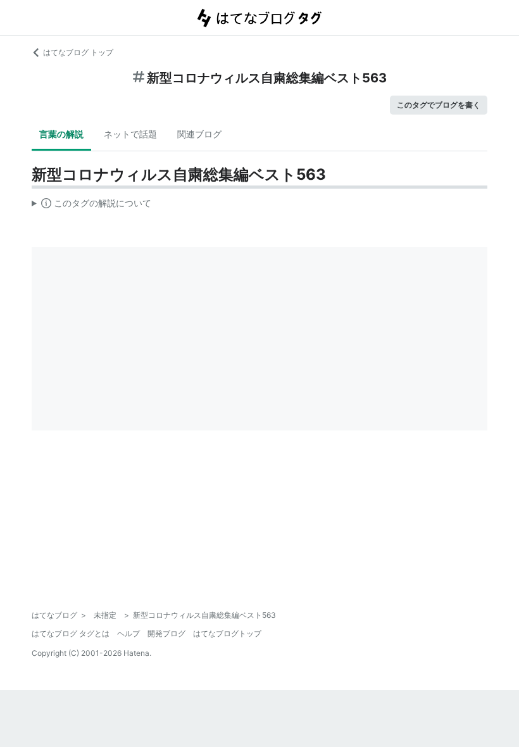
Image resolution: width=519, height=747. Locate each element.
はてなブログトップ (227, 633)
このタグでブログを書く (438, 105)
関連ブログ (199, 134)
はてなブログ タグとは (70, 633)
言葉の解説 (61, 134)
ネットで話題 (130, 134)
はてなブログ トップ (78, 52)
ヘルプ (128, 633)
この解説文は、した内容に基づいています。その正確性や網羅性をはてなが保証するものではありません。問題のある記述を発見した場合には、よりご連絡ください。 (91, 206)
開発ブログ (166, 633)
